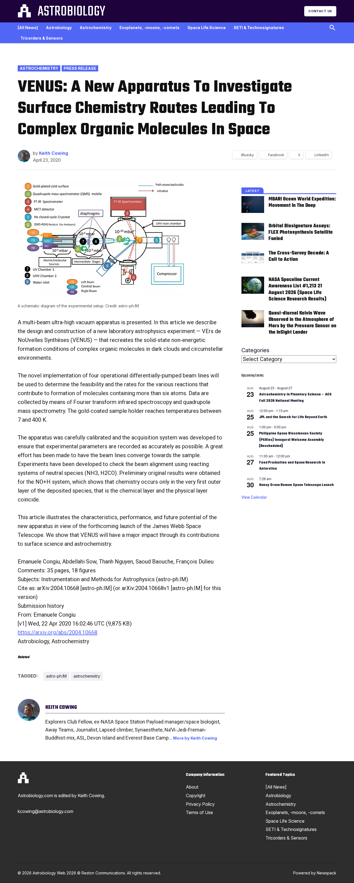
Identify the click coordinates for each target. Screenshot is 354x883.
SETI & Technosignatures (259, 27)
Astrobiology (71, 12)
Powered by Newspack (314, 873)
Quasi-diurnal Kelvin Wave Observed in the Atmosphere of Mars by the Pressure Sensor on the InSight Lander (302, 323)
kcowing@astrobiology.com (45, 811)
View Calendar (254, 497)
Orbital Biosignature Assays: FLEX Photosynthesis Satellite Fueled (301, 232)
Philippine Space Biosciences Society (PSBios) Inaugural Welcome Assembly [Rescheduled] (291, 440)
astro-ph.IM (56, 676)
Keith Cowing (53, 153)
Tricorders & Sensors (41, 38)
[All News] (28, 27)
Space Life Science (207, 27)
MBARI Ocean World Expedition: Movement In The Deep (302, 202)
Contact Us (320, 11)
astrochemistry (87, 676)
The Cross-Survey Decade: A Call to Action (299, 256)
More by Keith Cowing (195, 738)
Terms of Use (199, 812)
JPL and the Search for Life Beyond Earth (293, 417)
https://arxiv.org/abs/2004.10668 (57, 632)
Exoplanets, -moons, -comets (149, 27)
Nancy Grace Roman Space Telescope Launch (296, 485)
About (192, 787)
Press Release (80, 68)
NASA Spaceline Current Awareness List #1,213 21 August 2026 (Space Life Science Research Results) (297, 289)
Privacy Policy (200, 804)
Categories (255, 350)
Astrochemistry (95, 27)
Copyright (195, 795)
